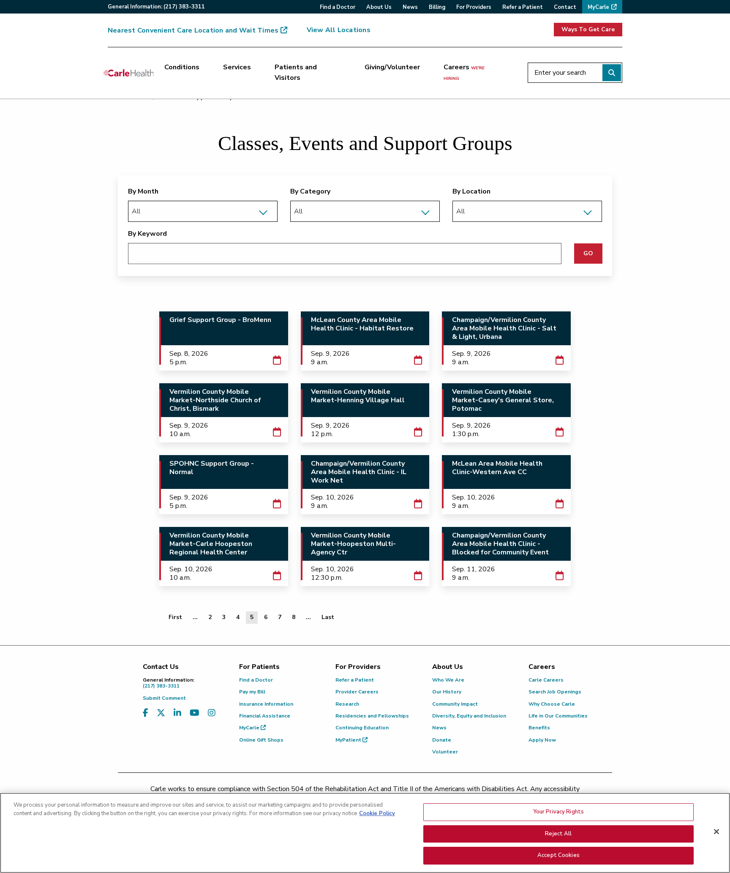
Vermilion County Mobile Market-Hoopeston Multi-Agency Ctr (353, 544)
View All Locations (338, 30)
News (439, 727)
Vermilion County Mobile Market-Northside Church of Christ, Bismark (215, 400)
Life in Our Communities (558, 715)
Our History (446, 691)
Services (237, 67)
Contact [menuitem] (565, 7)
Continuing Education (362, 727)
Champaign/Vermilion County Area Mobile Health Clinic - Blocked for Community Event (500, 544)
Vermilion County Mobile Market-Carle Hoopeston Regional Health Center (210, 544)
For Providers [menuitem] (473, 7)
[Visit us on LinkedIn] (177, 713)
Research (347, 704)
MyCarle (250, 727)
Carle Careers (546, 680)
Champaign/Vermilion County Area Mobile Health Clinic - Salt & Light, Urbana (504, 328)
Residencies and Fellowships (372, 715)
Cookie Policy (377, 813)
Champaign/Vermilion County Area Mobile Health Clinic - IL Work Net (358, 472)
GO (588, 253)
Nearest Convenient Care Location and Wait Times (193, 30)
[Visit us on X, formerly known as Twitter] (161, 713)
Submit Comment (164, 698)
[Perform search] (611, 72)
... (195, 617)
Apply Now (542, 740)
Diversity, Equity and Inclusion (469, 715)
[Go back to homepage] (128, 72)
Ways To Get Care (588, 29)
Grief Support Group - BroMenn (220, 320)
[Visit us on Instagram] (211, 713)
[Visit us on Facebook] (145, 713)
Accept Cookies (558, 855)
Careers (464, 72)
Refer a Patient (354, 680)
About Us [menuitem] (379, 7)
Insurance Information (266, 704)
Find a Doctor (256, 680)
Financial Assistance (264, 715)
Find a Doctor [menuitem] (337, 7)
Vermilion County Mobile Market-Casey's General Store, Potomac (503, 400)
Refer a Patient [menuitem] (522, 7)
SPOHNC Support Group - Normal (211, 467)
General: (156, 7)
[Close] (716, 831)
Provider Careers (357, 691)
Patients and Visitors (296, 73)
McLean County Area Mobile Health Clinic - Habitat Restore (362, 324)
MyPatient (348, 740)
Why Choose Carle (551, 704)
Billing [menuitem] (437, 7)
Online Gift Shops (261, 740)
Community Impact (455, 704)
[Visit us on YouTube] (194, 713)
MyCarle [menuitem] (598, 7)
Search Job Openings (554, 691)
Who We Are (448, 680)
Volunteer (445, 751)
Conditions (181, 67)
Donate (441, 740)
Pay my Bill (252, 691)
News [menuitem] (410, 7)
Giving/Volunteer (392, 67)
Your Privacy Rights (558, 812)
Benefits (539, 727)
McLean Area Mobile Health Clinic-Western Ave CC (497, 467)
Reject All (558, 834)
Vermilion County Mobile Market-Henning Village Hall (358, 395)
